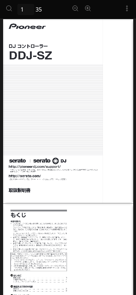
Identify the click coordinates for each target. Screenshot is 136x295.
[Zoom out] (75, 8)
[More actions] (127, 8)
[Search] (9, 8)
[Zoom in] (87, 8)
